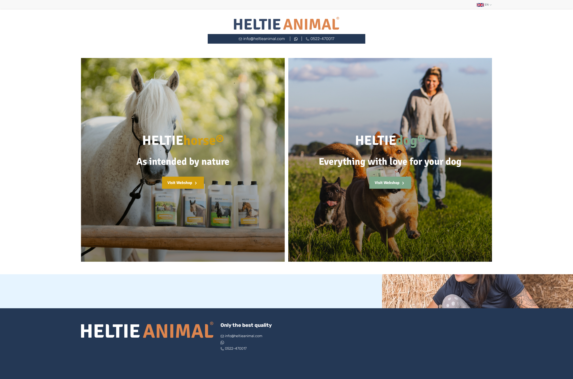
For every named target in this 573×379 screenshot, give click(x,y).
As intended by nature (182, 162)
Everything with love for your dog (390, 162)
